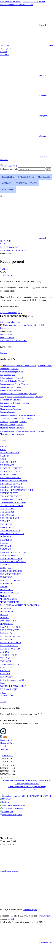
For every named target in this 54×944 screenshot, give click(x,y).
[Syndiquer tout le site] (5, 737)
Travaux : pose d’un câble (10, 403)
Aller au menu (31, 1)
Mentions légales (30, 909)
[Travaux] (7, 275)
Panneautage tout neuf (9, 421)
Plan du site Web (7, 743)
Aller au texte (5, 1)
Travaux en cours (7, 387)
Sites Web (4, 749)
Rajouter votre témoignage (11, 313)
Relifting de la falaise (8, 381)
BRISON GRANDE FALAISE (13, 250)
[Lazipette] (5, 802)
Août (4, 755)
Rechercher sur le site (9, 169)
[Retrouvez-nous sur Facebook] (1, 737)
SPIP (13, 919)
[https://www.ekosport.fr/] (11, 815)
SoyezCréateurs (43, 916)
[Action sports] (6, 811)
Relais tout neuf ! (7, 378)
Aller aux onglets (18, 1)
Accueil (3, 440)
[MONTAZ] (5, 799)
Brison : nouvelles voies (10, 322)
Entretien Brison (7, 334)
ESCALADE (5, 241)
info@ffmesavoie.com (9, 871)
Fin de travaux (6, 409)
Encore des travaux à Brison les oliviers (16, 415)
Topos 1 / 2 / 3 (6, 740)
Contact (3, 702)
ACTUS (3, 51)
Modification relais (7, 425)
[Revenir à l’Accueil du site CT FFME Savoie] (8, 166)
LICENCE (4, 55)
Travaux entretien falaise (10, 384)
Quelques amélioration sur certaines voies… (18, 431)
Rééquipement (6, 390)
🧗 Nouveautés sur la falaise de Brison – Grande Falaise (23, 325)
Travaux (3, 353)
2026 (9, 755)
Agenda (3, 746)
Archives (3, 269)
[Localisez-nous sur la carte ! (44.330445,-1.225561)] (3, 734)
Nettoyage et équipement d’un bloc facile (17, 397)
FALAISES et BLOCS (9, 247)
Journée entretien (7, 328)
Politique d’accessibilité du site (20, 5)
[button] (23, 75)
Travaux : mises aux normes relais (14, 393)
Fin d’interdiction (7, 337)
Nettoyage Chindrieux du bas (12, 418)
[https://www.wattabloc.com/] (12, 805)
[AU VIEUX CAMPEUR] (11, 808)
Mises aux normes (7, 428)
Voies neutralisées (7, 372)
